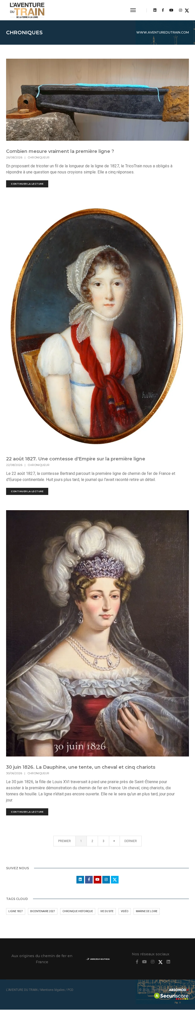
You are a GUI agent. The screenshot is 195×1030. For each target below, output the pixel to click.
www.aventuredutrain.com (162, 32)
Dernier (130, 841)
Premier (64, 841)
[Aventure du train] (27, 10)
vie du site (106, 911)
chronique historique (77, 911)
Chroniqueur (39, 157)
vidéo (124, 911)
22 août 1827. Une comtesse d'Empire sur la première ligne (75, 459)
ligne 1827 (15, 911)
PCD (70, 990)
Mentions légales (52, 990)
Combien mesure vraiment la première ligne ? (60, 151)
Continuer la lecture (27, 183)
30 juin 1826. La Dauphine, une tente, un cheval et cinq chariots (80, 767)
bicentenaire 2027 (42, 911)
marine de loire (146, 911)
